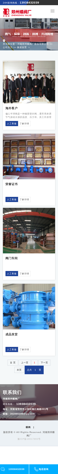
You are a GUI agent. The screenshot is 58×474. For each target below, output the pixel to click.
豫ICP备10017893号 (29, 439)
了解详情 (24, 123)
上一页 (24, 362)
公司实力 (8, 47)
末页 (19, 370)
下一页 (44, 362)
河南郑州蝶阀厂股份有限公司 (33, 44)
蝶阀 (28, 427)
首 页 (13, 362)
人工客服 (12, 123)
